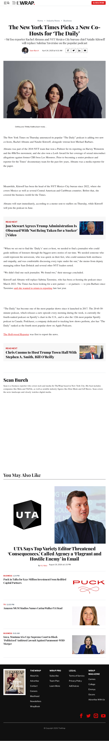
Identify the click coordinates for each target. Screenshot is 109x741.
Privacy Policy (75, 681)
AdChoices (74, 686)
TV (4, 604)
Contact (33, 686)
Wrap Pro (55, 670)
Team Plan (54, 681)
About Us (34, 675)
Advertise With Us (96, 699)
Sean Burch (34, 50)
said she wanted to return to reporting (33, 288)
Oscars (91, 694)
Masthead (34, 696)
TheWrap (35, 670)
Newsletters (35, 701)
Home (40, 20)
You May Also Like (22, 475)
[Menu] (6, 3)
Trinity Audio (30, 127)
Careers (33, 691)
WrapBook (35, 706)
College (91, 684)
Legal (72, 670)
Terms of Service (76, 675)
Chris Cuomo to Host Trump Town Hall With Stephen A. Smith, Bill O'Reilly (41, 354)
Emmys (91, 689)
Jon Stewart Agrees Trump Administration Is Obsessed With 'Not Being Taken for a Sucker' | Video (41, 230)
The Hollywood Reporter (16, 334)
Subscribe (98, 3)
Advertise (34, 681)
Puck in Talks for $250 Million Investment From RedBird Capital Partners (34, 581)
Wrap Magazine (94, 672)
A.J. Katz (43, 565)
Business (67, 20)
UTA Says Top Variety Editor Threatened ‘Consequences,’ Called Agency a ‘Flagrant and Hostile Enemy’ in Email (54, 553)
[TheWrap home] (23, 3)
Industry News (53, 20)
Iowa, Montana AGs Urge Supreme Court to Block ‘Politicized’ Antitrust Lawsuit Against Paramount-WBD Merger (34, 640)
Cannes (91, 679)
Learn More (55, 686)
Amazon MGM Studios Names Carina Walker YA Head (32, 608)
